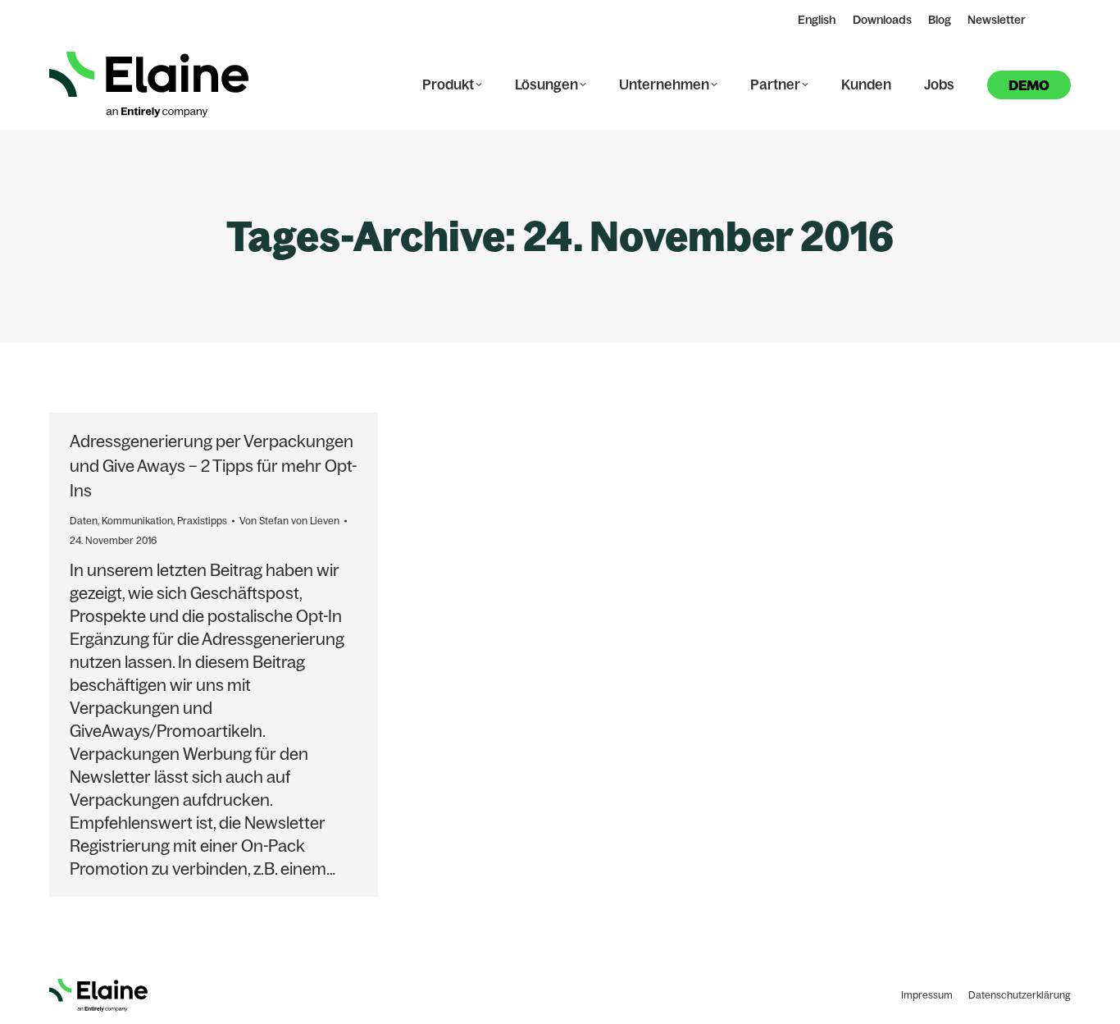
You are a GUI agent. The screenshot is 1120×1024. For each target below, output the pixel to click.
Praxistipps (202, 520)
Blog (939, 19)
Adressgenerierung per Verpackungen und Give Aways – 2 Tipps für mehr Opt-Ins (213, 466)
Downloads (882, 19)
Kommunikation (137, 520)
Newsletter (996, 19)
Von (289, 520)
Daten (84, 520)
